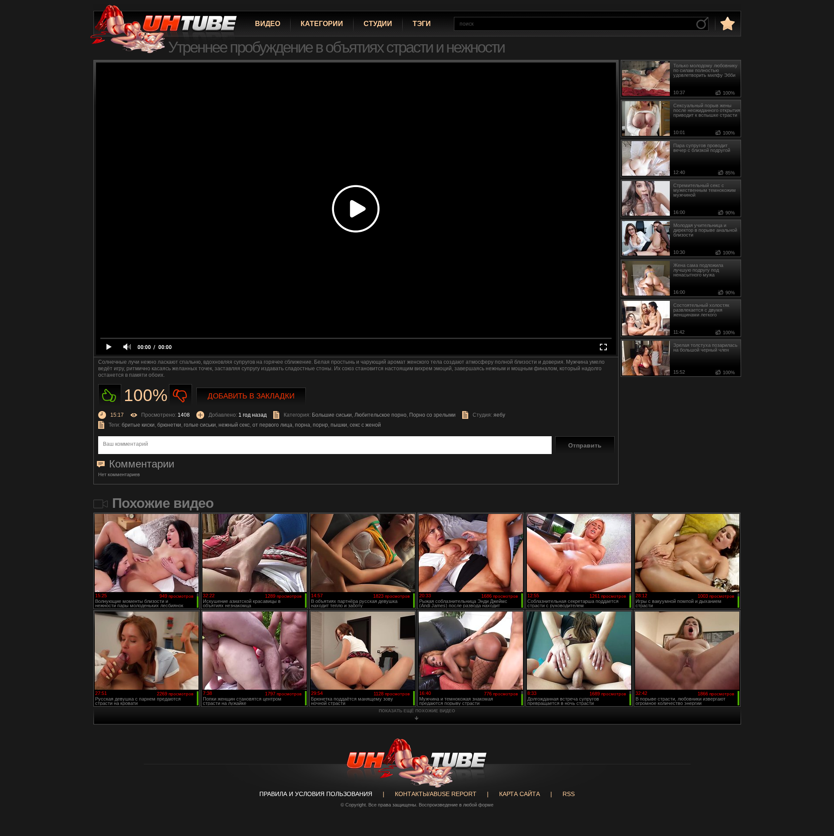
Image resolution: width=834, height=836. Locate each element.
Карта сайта (519, 793)
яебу (499, 415)
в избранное (726, 23)
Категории (322, 23)
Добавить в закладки (251, 396)
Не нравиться (180, 395)
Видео (267, 23)
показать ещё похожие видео (417, 710)
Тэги (422, 23)
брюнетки (169, 425)
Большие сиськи (332, 415)
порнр (320, 425)
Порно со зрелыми (432, 415)
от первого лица (272, 425)
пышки (339, 425)
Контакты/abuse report (436, 793)
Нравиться (109, 395)
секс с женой (365, 425)
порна (302, 425)
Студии (378, 23)
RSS (569, 793)
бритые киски (138, 425)
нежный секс (234, 425)
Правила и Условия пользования (315, 793)
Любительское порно (380, 415)
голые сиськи (200, 425)
